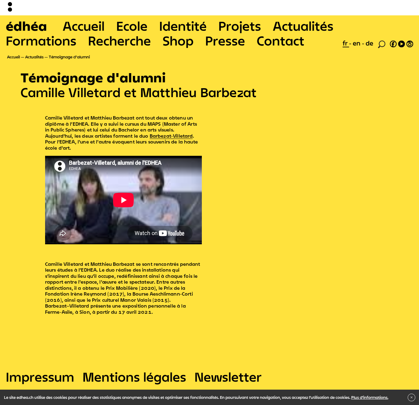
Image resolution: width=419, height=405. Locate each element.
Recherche (119, 40)
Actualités (303, 25)
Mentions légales (134, 376)
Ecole (132, 25)
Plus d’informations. (369, 397)
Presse (225, 40)
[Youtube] (401, 43)
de (369, 43)
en (357, 43)
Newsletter (228, 376)
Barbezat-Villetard (171, 136)
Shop (178, 40)
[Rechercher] (381, 43)
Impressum (40, 376)
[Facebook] (393, 43)
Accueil (84, 25)
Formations (41, 40)
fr (346, 43)
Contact (280, 40)
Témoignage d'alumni (69, 56)
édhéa (26, 25)
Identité (183, 25)
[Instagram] (409, 43)
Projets (239, 25)
